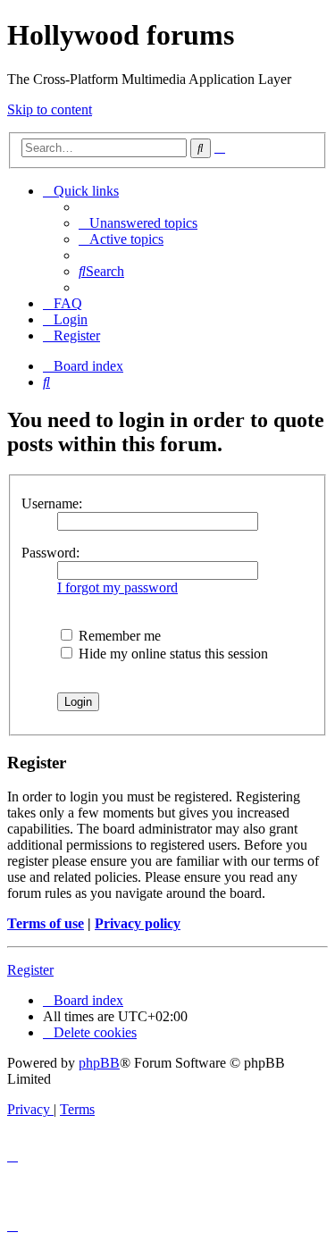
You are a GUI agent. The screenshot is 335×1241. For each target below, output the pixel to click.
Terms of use (45, 923)
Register (30, 969)
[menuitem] (138, 223)
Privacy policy (137, 923)
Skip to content (49, 109)
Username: (51, 503)
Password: (50, 552)
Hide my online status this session (171, 653)
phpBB (99, 1062)
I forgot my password (117, 587)
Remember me (118, 635)
